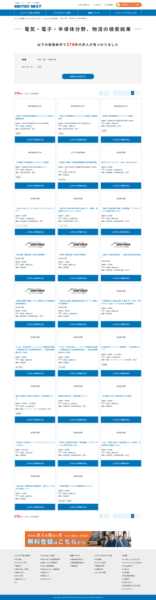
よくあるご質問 (101, 572)
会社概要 (99, 559)
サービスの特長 (101, 562)
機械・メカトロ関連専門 (49, 562)
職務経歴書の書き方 (78, 562)
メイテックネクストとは (126, 12)
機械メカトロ (20, 572)
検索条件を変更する (78, 76)
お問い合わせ (128, 582)
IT (16, 582)
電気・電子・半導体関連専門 (51, 559)
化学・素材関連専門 (48, 566)
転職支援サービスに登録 (128, 4)
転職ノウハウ (94, 12)
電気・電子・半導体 (22, 569)
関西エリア (45, 576)
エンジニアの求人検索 (51, 18)
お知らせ (99, 5)
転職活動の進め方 (77, 559)
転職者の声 (99, 569)
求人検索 (18, 559)
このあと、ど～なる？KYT (132, 559)
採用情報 (110, 5)
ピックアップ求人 (21, 562)
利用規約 (126, 579)
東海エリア (45, 572)
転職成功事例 (100, 566)
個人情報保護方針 (129, 576)
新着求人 (18, 566)
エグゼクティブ (47, 579)
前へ (102, 93)
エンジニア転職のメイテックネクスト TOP (27, 18)
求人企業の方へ (85, 5)
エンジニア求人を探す (30, 12)
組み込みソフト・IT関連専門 (51, 569)
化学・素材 (19, 576)
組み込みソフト (21, 579)
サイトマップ (128, 589)
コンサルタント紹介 (62, 12)
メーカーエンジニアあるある (133, 562)
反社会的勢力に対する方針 (132, 585)
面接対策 (74, 566)
